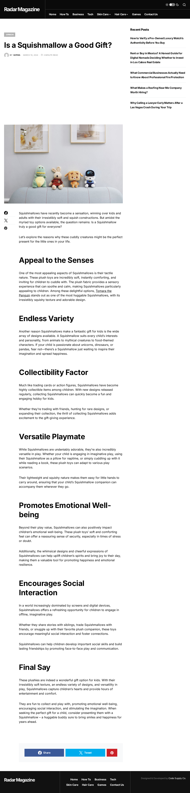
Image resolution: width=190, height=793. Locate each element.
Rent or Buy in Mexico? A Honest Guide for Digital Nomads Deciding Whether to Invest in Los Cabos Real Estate (157, 58)
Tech (113, 779)
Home (74, 779)
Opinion (9, 34)
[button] (172, 5)
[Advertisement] (63, 91)
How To (86, 779)
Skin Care (72, 784)
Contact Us (117, 784)
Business (100, 779)
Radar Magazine (22, 9)
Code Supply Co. (177, 778)
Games (101, 784)
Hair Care (88, 784)
